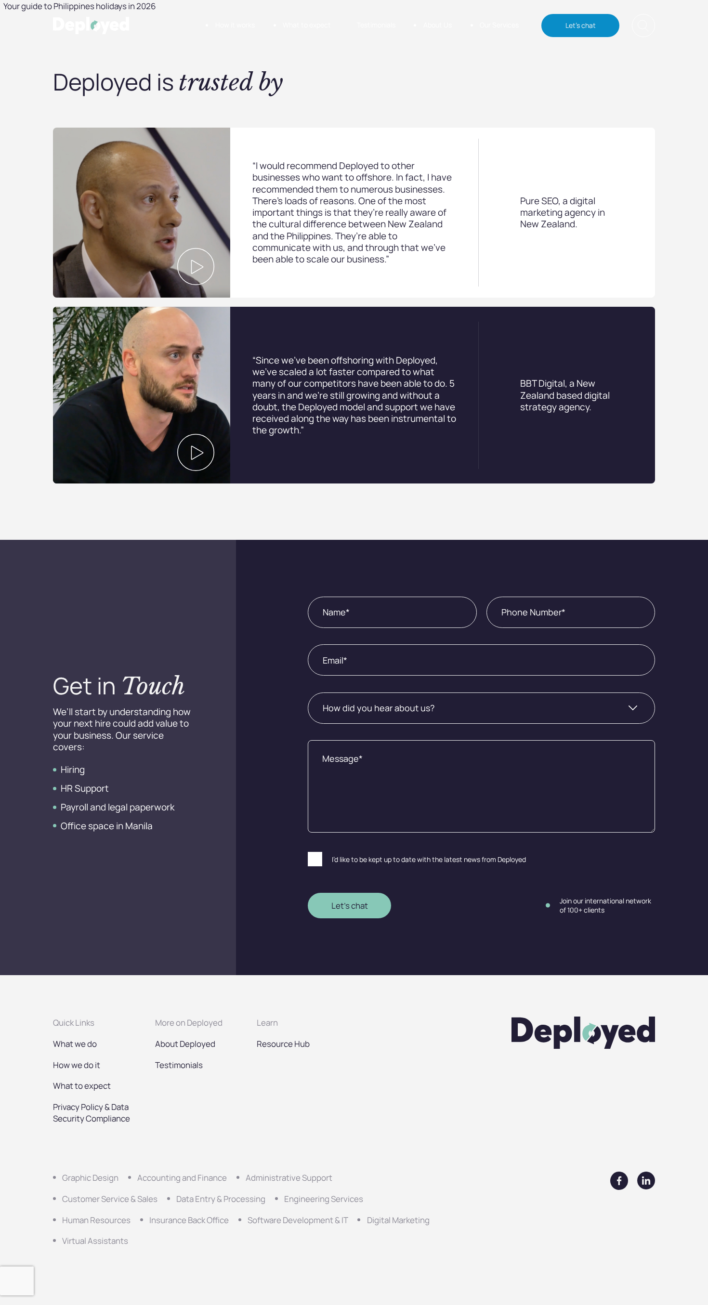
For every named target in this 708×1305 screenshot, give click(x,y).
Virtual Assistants (95, 1240)
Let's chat (580, 25)
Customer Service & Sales (109, 1198)
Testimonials (376, 25)
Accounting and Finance (182, 1177)
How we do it (76, 1064)
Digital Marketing (398, 1220)
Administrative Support (289, 1177)
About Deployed (185, 1043)
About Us (437, 25)
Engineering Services (323, 1198)
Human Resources (96, 1220)
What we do (75, 1043)
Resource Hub (283, 1043)
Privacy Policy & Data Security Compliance (91, 1112)
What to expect (307, 25)
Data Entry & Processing (220, 1198)
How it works (235, 25)
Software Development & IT (298, 1220)
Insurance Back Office (189, 1220)
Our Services (499, 25)
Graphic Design (90, 1177)
